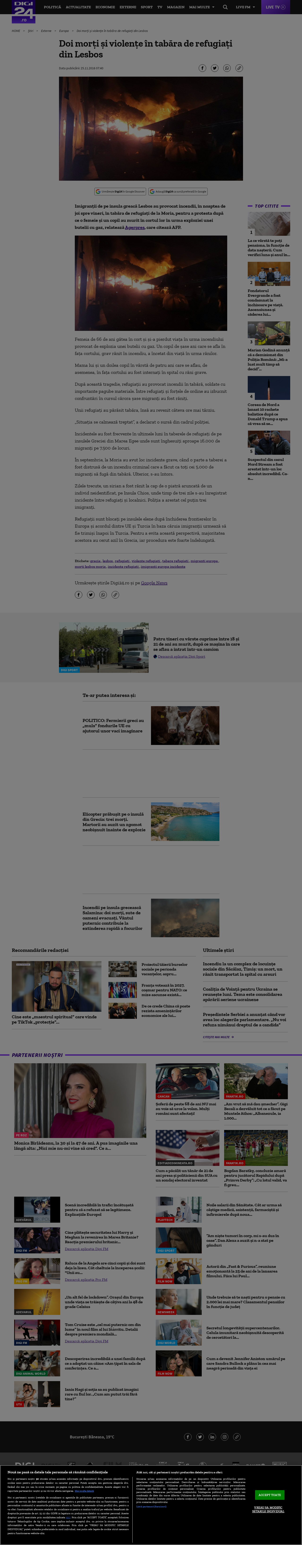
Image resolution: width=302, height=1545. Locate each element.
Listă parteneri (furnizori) (151, 1506)
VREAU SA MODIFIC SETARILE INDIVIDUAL (268, 1509)
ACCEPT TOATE (270, 1495)
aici (68, 1517)
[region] (151, 1505)
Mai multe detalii (84, 1490)
